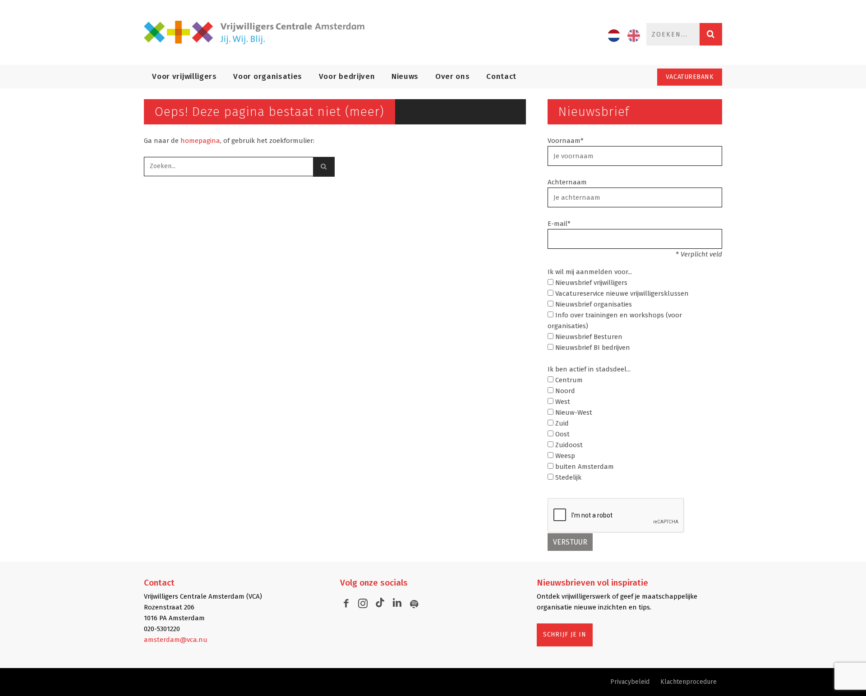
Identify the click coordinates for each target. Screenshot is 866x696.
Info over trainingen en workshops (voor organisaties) (615, 320)
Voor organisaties (267, 76)
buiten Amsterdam (583, 466)
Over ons (452, 76)
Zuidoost (568, 445)
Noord (564, 391)
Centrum (568, 380)
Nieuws (405, 76)
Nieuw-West (572, 412)
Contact (501, 76)
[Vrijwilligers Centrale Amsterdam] (259, 32)
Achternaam (567, 182)
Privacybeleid (630, 682)
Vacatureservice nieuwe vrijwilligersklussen (621, 293)
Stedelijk (567, 477)
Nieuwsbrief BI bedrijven (591, 347)
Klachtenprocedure (688, 682)
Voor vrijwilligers (184, 76)
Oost (561, 434)
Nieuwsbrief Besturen (587, 337)
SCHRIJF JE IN (564, 634)
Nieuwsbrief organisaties (592, 304)
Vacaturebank (690, 77)
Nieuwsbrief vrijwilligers (590, 283)
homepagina (200, 141)
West (561, 402)
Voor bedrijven (347, 76)
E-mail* (559, 224)
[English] (633, 35)
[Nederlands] (614, 35)
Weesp (564, 456)
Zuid (561, 423)
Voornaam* (566, 141)
